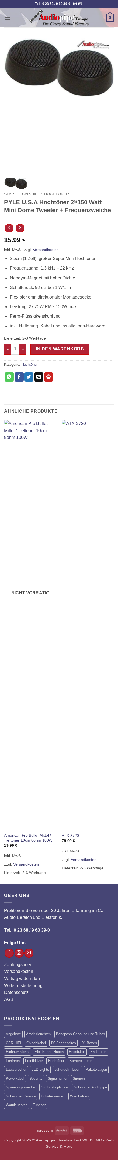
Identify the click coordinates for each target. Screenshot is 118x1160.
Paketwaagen (96, 1069)
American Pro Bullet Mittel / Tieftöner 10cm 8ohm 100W (28, 837)
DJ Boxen (89, 1043)
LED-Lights (40, 1069)
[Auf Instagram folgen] (75, 4)
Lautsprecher (16, 1069)
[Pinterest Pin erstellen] (48, 377)
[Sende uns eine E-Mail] (80, 4)
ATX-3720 (70, 836)
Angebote (13, 1034)
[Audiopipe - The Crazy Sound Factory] (59, 17)
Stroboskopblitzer (55, 1087)
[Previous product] (20, 228)
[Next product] (9, 228)
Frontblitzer (34, 1061)
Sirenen (79, 1078)
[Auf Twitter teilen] (28, 377)
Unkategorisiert (53, 1096)
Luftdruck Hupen (67, 1069)
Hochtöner (56, 194)
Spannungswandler (21, 1087)
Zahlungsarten (18, 964)
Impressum (43, 1130)
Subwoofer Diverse (21, 1096)
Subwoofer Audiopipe (90, 1087)
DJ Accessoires (63, 1043)
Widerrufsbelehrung (23, 985)
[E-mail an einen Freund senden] (38, 377)
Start (10, 194)
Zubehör (39, 1105)
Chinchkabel (36, 1043)
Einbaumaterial (17, 1052)
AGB (8, 999)
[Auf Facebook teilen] (19, 377)
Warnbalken (79, 1096)
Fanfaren (13, 1061)
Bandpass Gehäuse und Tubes (80, 1034)
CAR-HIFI (30, 194)
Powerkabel (15, 1078)
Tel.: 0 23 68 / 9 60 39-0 (27, 930)
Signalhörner (58, 1078)
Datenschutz (16, 992)
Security (36, 1078)
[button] (7, 17)
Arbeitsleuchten (38, 1034)
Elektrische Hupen (49, 1052)
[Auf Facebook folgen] (9, 953)
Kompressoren (80, 1061)
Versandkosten (46, 249)
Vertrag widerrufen (22, 978)
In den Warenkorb (60, 349)
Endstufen (77, 1052)
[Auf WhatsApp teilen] (9, 377)
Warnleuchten (16, 1105)
